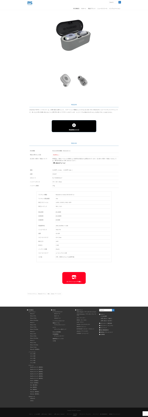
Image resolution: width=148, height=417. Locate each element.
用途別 (54, 310)
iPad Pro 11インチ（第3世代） (36, 376)
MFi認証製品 (55, 334)
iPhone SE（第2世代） (35, 349)
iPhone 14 (32, 331)
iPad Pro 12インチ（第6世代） (36, 367)
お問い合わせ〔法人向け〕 (107, 320)
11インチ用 (32, 362)
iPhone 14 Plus (33, 336)
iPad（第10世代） (34, 385)
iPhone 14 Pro (33, 333)
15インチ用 (32, 353)
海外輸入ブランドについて (107, 332)
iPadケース (56, 315)
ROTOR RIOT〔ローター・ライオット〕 (86, 328)
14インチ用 (32, 356)
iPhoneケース (57, 313)
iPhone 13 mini (33, 347)
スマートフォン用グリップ (60, 329)
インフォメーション (114, 8)
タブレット (31, 365)
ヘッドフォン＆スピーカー (59, 320)
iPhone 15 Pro (33, 324)
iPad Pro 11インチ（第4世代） (36, 373)
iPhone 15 (32, 322)
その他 (54, 340)
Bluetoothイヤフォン (42, 293)
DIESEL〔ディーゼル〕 (82, 320)
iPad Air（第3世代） (34, 382)
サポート (83, 8)
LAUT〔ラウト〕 (80, 322)
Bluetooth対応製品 (57, 331)
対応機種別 (76, 8)
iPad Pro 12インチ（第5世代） (36, 369)
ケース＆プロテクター (58, 311)
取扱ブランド (92, 8)
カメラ (54, 327)
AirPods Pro (32, 398)
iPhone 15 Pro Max (34, 329)
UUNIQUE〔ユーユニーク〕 (83, 333)
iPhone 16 (32, 313)
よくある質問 (104, 316)
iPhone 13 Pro (33, 342)
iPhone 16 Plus (33, 318)
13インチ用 (32, 358)
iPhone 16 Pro (33, 315)
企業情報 (103, 334)
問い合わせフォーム (59, 163)
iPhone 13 (32, 340)
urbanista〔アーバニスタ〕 (56, 293)
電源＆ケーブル (56, 323)
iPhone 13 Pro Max (34, 344)
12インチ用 (32, 360)
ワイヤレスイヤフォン (32, 293)
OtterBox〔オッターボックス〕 (84, 324)
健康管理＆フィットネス (58, 338)
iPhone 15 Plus (33, 327)
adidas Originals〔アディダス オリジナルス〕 (87, 311)
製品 (49, 293)
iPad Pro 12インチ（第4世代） (36, 371)
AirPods (31, 400)
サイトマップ (104, 327)
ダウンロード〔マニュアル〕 (107, 325)
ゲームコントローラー (59, 336)
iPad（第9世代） (34, 387)
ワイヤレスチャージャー (59, 324)
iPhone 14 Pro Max (34, 338)
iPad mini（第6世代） (35, 391)
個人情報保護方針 (105, 330)
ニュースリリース (102, 8)
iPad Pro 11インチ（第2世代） (36, 378)
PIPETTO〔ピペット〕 (82, 326)
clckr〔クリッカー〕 (81, 317)
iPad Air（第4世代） (34, 380)
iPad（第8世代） (34, 389)
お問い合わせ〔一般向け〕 (107, 318)
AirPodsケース (32, 396)
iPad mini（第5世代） (35, 394)
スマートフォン (32, 311)
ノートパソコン (32, 352)
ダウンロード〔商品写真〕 (107, 323)
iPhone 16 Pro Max (34, 320)
